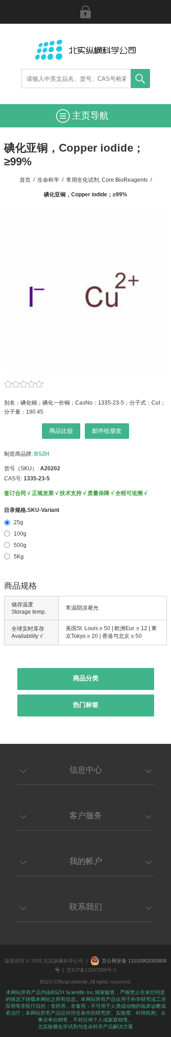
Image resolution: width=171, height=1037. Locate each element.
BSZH (41, 454)
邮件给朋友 (107, 430)
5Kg (19, 556)
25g (18, 522)
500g (20, 545)
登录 (85, 12)
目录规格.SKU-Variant (31, 510)
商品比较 (61, 430)
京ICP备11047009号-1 (91, 970)
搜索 (140, 78)
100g (20, 534)
